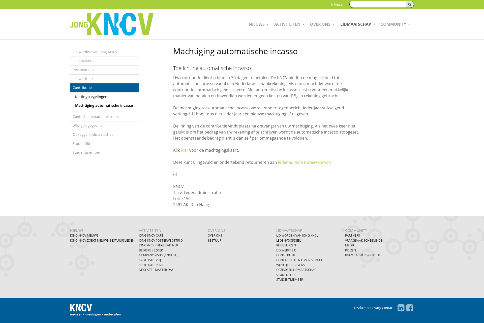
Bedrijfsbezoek (151, 250)
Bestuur (214, 240)
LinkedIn (401, 308)
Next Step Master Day (156, 270)
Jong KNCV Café (151, 235)
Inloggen (337, 4)
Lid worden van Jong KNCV (95, 51)
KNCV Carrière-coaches (363, 255)
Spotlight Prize (151, 265)
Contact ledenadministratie (96, 116)
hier (184, 150)
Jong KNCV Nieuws (84, 235)
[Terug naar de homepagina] (124, 24)
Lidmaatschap (355, 24)
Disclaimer (362, 307)
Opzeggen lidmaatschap (93, 134)
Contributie (82, 87)
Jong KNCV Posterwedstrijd (161, 240)
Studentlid (81, 143)
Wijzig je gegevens (88, 125)
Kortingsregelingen (91, 96)
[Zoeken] (410, 4)
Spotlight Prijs (151, 260)
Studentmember (86, 152)
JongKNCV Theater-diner (158, 245)
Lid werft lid (83, 78)
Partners (352, 235)
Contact (388, 307)
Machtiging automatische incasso (104, 105)
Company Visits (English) (158, 255)
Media (350, 245)
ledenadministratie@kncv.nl (304, 162)
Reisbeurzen (83, 69)
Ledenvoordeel (85, 60)
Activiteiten (287, 24)
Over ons (320, 24)
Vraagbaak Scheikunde (363, 240)
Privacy (375, 307)
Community (393, 24)
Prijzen (350, 250)
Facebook (410, 308)
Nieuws (257, 24)
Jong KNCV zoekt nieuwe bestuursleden (102, 240)
